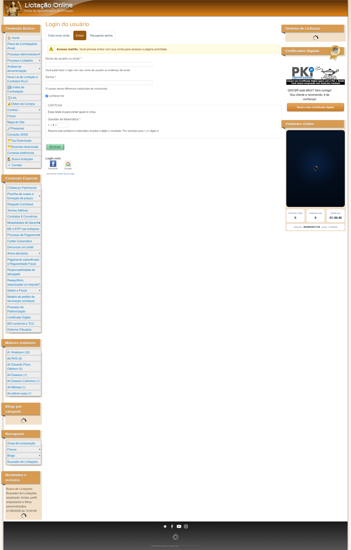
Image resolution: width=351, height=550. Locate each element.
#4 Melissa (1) (16, 387)
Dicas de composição (21, 443)
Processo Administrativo (23, 54)
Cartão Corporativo (19, 241)
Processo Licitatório (20, 60)
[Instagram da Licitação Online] (186, 526)
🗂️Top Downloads (19, 140)
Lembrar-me (56, 96)
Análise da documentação (17, 68)
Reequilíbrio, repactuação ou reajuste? (23, 282)
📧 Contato (14, 165)
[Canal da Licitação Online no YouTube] (179, 526)
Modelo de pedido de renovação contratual (21, 298)
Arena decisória (17, 253)
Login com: (53, 158)
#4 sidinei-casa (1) (19, 393)
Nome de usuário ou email (64, 58)
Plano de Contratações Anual (22, 46)
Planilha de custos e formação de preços (20, 196)
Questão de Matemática (64, 119)
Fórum (11, 116)
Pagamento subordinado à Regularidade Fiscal (23, 261)
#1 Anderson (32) (18, 352)
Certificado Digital (19, 317)
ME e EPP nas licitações (23, 229)
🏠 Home (13, 38)
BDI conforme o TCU (20, 323)
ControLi (12, 110)
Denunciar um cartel (20, 247)
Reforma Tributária (19, 329)
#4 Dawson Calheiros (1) (23, 381)
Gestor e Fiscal (17, 290)
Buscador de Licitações (22, 462)
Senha (51, 77)
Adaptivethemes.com (189, 545)
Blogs (11, 455)
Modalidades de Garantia (23, 222)
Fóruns (11, 449)
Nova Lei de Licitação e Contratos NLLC (22, 79)
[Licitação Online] (13, 15)
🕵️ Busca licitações (20, 159)
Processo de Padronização (16, 309)
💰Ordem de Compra (21, 104)
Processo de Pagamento (23, 235)
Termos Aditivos (17, 210)
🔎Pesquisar (15, 128)
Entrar (81, 35)
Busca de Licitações (19, 489)
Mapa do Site (15, 122)
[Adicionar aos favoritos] (165, 526)
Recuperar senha (101, 35)
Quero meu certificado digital (315, 107)
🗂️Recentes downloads (22, 147)
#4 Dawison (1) (17, 375)
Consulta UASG (17, 134)
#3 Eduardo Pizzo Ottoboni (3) (19, 366)
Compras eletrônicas (20, 153)
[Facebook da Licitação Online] (172, 526)
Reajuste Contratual (20, 204)
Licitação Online (48, 5)
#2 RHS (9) (14, 358)
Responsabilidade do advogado (21, 272)
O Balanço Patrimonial (22, 188)
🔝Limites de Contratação (15, 89)
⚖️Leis (11, 97)
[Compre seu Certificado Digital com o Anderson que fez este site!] (315, 84)
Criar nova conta (58, 35)
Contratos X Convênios (22, 216)
